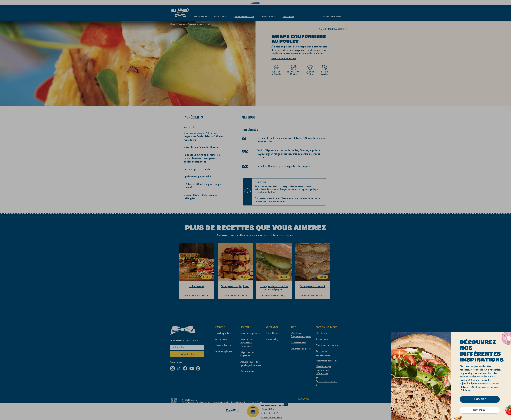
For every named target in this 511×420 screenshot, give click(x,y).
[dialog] (451, 376)
